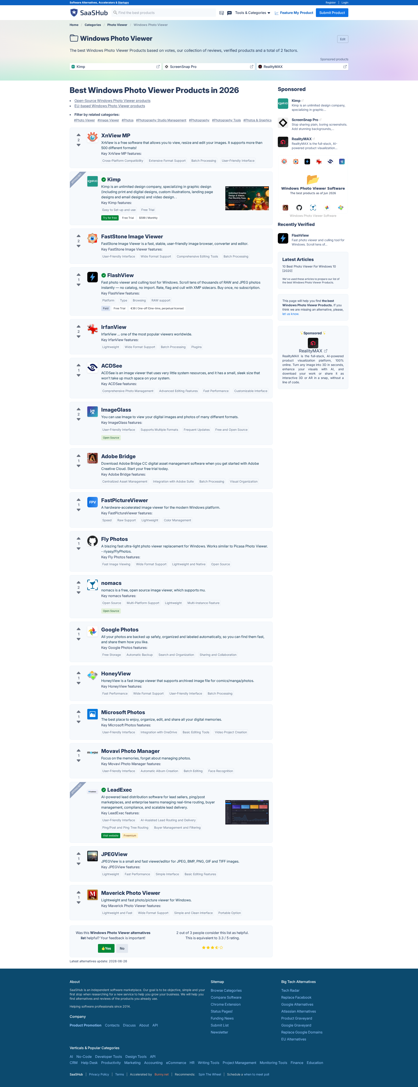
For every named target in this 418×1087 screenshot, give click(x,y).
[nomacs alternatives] (92, 585)
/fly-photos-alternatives (92, 534)
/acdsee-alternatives (90, 360)
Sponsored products (334, 59)
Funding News (222, 1018)
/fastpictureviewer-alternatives (98, 495)
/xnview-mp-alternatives (93, 130)
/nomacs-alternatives (90, 578)
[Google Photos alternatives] (92, 631)
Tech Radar (290, 990)
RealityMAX (311, 350)
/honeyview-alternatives (93, 668)
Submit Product (332, 12)
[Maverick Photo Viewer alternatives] (92, 895)
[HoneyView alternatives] (92, 675)
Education (315, 1062)
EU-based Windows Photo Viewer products (109, 106)
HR (192, 1062)
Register (331, 2)
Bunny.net (162, 1074)
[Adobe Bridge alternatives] (92, 458)
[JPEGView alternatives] (92, 856)
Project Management (239, 1062)
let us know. (290, 314)
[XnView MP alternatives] (92, 137)
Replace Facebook (296, 997)
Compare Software (226, 997)
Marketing (132, 1062)
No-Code (84, 1056)
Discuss (129, 1025)
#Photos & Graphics (257, 120)
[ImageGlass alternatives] (92, 411)
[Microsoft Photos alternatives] (92, 714)
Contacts (112, 1025)
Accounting (153, 1062)
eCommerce (176, 1062)
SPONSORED (76, 178)
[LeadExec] (92, 791)
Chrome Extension (226, 1004)
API (155, 1025)
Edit (343, 39)
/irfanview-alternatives (91, 322)
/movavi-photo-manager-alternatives (103, 746)
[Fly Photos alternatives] (92, 541)
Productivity (111, 1062)
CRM (74, 1062)
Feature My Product (296, 12)
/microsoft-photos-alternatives (98, 707)
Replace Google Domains (301, 1032)
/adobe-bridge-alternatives (95, 451)
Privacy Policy (99, 1074)
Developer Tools (108, 1056)
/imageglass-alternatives (93, 404)
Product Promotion (85, 1025)
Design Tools (136, 1056)
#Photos (127, 120)
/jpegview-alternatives (91, 849)
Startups (123, 2)
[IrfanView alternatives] (92, 329)
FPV (92, 502)
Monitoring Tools (273, 1062)
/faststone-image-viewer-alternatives (103, 231)
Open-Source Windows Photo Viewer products (112, 100)
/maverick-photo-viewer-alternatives (103, 888)
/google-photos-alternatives (96, 624)
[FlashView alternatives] (92, 277)
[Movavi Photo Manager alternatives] (92, 753)
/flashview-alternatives (91, 270)
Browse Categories (226, 990)
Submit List (220, 1025)
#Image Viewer (108, 120)
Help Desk (89, 1062)
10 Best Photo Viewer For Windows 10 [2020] (309, 268)
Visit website (110, 835)
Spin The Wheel (210, 1074)
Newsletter (219, 1032)
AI (71, 1056)
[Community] (229, 12)
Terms (119, 1074)
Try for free (110, 217)
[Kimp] (92, 181)
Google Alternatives (297, 1004)
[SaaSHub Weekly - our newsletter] (222, 12)
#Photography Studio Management (161, 120)
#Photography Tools (226, 120)
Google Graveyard (296, 1025)
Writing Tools (208, 1062)
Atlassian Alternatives (298, 1011)
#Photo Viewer (84, 120)
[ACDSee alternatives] (92, 367)
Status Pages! (222, 1011)
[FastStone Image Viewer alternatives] (92, 238)
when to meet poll (256, 1074)
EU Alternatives (293, 1039)
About (144, 1025)
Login (345, 2)
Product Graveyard (296, 1018)
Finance (297, 1062)
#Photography (199, 120)
